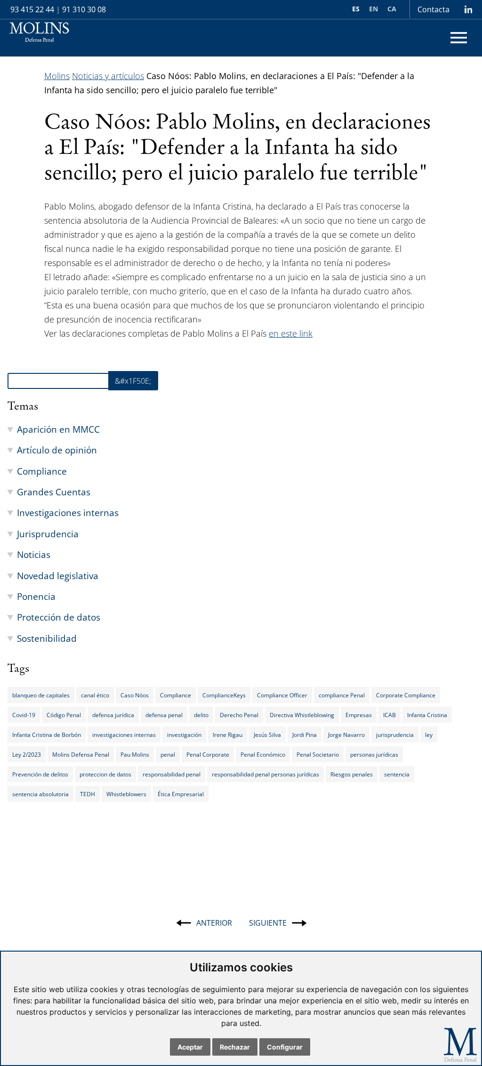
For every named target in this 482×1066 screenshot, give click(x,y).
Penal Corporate (207, 754)
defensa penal (164, 715)
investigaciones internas (124, 734)
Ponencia (36, 596)
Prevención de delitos (40, 774)
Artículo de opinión (57, 450)
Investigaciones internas (68, 512)
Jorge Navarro (346, 734)
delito (201, 715)
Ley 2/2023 (26, 754)
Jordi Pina (304, 734)
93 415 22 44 (32, 9)
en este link (291, 333)
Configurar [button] (285, 1047)
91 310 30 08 (84, 9)
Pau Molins (134, 754)
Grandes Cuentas (53, 491)
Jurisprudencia (48, 533)
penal (168, 754)
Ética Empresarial (181, 794)
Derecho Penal (239, 715)
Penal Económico (263, 754)
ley (429, 734)
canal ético (95, 695)
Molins (57, 75)
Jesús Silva (267, 734)
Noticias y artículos (108, 75)
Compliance (42, 471)
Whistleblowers (126, 794)
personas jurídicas (374, 754)
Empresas (358, 715)
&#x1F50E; (133, 381)
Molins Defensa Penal (80, 754)
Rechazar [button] (235, 1047)
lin (468, 9)
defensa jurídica (113, 715)
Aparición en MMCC (58, 429)
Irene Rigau (227, 734)
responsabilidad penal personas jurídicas (265, 774)
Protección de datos (58, 617)
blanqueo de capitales (41, 695)
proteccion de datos (105, 774)
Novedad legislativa (57, 575)
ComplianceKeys (224, 695)
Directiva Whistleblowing (302, 715)
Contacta (434, 9)
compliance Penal (342, 695)
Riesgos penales (351, 774)
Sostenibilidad (47, 638)
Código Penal (64, 715)
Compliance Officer (282, 695)
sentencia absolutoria (40, 794)
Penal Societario (318, 754)
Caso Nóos (134, 695)
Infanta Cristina (427, 715)
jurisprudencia (395, 734)
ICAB (389, 715)
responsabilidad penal (172, 774)
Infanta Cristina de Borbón (46, 734)
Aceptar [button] (190, 1047)
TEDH (87, 794)
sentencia (397, 774)
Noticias (33, 554)
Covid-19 (23, 715)
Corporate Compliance (405, 695)
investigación (184, 734)
